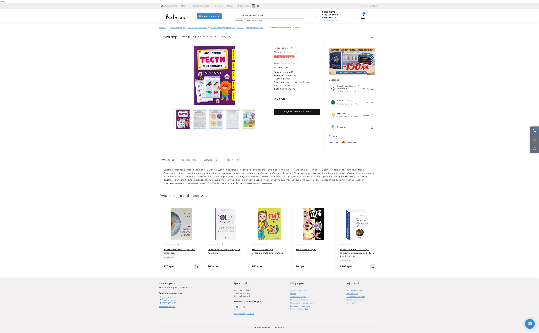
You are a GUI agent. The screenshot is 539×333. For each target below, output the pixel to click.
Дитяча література (177, 28)
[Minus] (168, 277)
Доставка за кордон (201, 6)
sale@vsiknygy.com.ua (244, 314)
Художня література (299, 290)
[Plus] (194, 277)
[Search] (237, 16)
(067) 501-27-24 (329, 12)
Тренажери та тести (254, 28)
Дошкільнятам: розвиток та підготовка (227, 28)
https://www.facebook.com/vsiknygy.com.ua (237, 307)
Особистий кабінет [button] (369, 6)
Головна (162, 28)
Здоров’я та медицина (300, 306)
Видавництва (243, 6)
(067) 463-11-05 (328, 17)
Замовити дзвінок (329, 20)
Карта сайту (351, 303)
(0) (284, 52)
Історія (293, 294)
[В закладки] (372, 37)
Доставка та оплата (355, 290)
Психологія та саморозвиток (302, 303)
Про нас (185, 6)
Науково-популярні (299, 300)
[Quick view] (199, 208)
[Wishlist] (199, 213)
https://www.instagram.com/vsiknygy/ (243, 307)
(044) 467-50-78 (329, 14)
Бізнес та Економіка (299, 309)
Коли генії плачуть (306, 249)
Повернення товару (355, 300)
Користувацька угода (355, 297)
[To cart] (196, 266)
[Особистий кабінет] (534, 148)
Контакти (218, 6)
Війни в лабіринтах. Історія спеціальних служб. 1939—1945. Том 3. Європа (357, 253)
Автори (230, 6)
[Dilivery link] (372, 88)
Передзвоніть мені (167, 307)
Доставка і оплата (169, 6)
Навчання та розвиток (197, 28)
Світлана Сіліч (288, 63)
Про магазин (352, 294)
